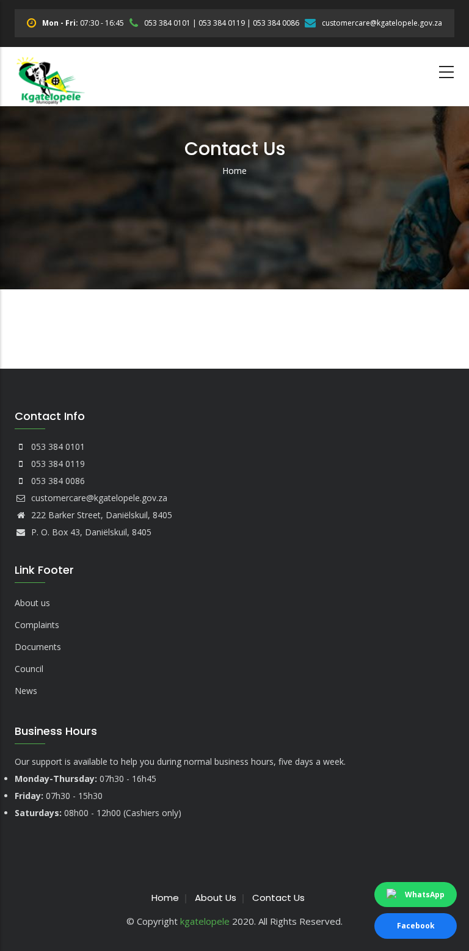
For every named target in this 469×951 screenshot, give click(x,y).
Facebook (416, 925)
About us (32, 603)
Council (29, 668)
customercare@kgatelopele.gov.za (382, 23)
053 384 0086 (276, 23)
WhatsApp (425, 894)
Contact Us (278, 897)
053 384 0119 (221, 23)
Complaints (37, 625)
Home (234, 170)
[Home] (51, 76)
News (26, 690)
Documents (38, 647)
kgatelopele (205, 921)
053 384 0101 (167, 23)
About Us (215, 897)
